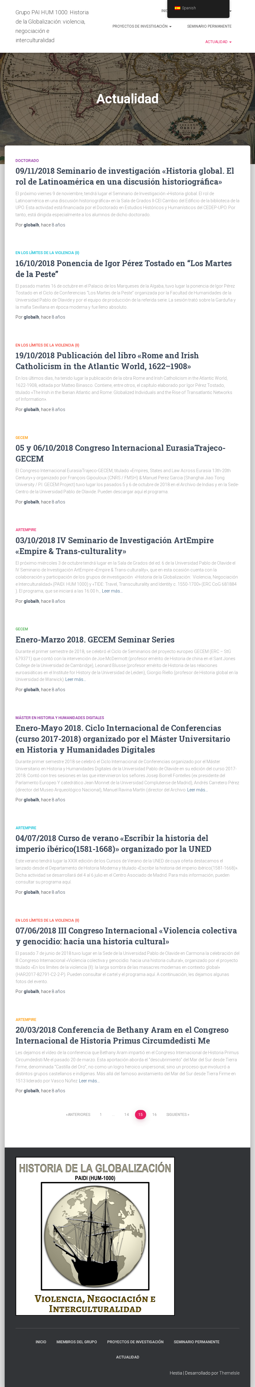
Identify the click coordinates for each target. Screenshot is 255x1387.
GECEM (22, 438)
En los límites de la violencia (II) (47, 253)
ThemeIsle (229, 1373)
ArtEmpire (26, 530)
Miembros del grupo (77, 1342)
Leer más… (112, 590)
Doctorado (27, 161)
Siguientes (176, 1114)
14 (126, 1114)
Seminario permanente (209, 26)
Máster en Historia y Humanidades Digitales (60, 718)
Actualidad (217, 42)
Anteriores (79, 1114)
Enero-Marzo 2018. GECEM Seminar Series (95, 639)
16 (154, 1114)
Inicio (166, 11)
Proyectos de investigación (141, 26)
